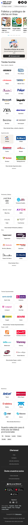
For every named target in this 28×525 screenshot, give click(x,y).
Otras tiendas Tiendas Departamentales (13, 324)
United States (5, 509)
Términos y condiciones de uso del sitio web (14, 518)
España (9, 507)
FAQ (14, 455)
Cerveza (7, 436)
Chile (20, 506)
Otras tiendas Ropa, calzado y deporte (13, 128)
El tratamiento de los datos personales (14, 521)
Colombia (4, 507)
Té (2, 436)
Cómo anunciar (14, 475)
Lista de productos (14, 464)
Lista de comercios (14, 461)
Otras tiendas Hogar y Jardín (13, 360)
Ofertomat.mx (18, 514)
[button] (22, 2)
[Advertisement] (14, 180)
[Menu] (25, 2)
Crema (19, 436)
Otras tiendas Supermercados (13, 166)
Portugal (17, 507)
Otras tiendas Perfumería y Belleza (13, 227)
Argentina (11, 506)
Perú (13, 507)
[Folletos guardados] (19, 2)
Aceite (4, 439)
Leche (13, 436)
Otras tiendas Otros (13, 263)
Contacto (14, 458)
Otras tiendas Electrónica (13, 421)
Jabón (9, 439)
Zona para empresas (14, 478)
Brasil (16, 506)
